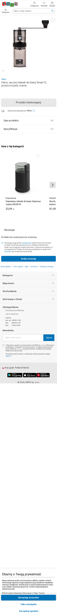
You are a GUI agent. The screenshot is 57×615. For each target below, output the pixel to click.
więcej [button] (8, 356)
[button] (28, 611)
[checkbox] (3, 345)
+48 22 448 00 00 (11, 314)
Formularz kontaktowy (14, 310)
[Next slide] (52, 185)
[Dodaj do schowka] (52, 19)
